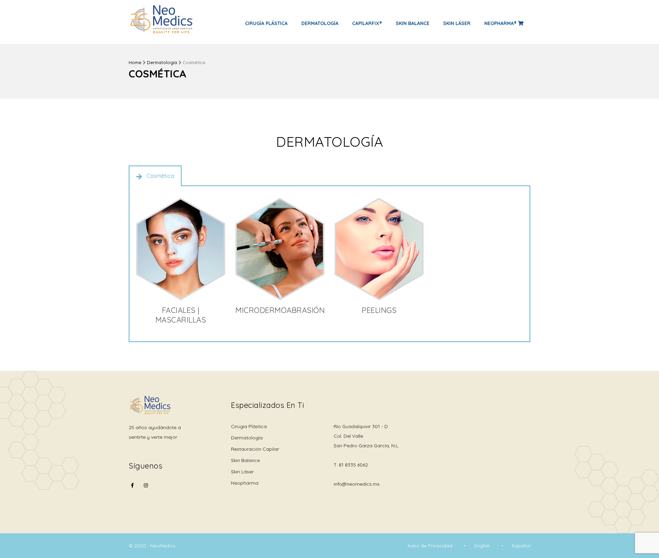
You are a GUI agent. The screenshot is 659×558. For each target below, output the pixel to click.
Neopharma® (501, 23)
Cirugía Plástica (266, 23)
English (482, 546)
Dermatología (319, 23)
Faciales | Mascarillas (180, 315)
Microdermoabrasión (280, 310)
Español (521, 546)
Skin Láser (457, 23)
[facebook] (132, 489)
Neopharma (244, 483)
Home (135, 62)
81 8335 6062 (353, 465)
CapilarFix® (367, 23)
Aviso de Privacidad (429, 546)
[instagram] (145, 485)
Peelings (379, 310)
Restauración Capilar (255, 449)
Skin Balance (412, 23)
